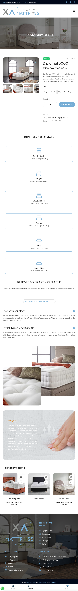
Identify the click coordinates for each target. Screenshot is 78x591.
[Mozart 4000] (39, 484)
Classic (54, 118)
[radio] (46, 92)
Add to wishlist (21, 477)
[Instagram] (67, 2)
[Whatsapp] (70, 2)
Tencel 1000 (64, 499)
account (30, 588)
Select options (39, 491)
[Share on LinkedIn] (60, 121)
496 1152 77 (43, 582)
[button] (35, 61)
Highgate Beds (62, 118)
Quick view (21, 482)
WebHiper (53, 582)
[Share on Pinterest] (56, 121)
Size (44, 87)
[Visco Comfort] (14, 484)
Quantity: (46, 99)
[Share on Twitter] (52, 121)
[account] (28, 586)
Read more (14, 491)
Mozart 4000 (39, 499)
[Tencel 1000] (64, 484)
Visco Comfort (14, 499)
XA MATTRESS (31, 582)
